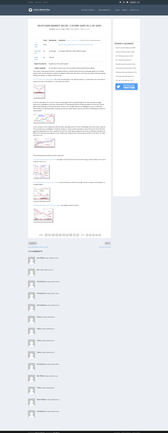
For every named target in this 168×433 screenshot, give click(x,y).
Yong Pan (58, 29)
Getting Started (87, 10)
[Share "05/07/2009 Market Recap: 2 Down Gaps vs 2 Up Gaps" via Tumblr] (56, 235)
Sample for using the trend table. (73, 40)
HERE (133, 48)
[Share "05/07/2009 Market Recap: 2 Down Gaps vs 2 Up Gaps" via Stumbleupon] (70, 235)
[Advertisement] (126, 30)
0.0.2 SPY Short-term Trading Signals (43, 79)
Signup (124, 10)
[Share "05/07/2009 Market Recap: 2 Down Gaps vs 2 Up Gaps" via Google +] (53, 235)
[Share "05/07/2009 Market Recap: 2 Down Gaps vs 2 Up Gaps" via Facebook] (46, 235)
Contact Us (134, 10)
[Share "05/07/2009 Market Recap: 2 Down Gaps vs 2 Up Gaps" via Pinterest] (60, 235)
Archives (45, 2)
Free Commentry (104, 10)
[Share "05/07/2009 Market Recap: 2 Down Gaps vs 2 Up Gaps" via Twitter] (49, 235)
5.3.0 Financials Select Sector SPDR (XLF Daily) (46, 205)
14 (81, 29)
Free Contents (74, 29)
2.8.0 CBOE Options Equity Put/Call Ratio (44, 159)
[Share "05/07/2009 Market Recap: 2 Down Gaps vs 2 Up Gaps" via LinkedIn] (63, 235)
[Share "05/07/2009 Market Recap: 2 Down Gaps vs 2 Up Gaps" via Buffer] (67, 235)
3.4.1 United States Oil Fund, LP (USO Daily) (45, 182)
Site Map (30, 2)
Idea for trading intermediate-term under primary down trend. (76, 44)
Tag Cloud (38, 2)
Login (117, 10)
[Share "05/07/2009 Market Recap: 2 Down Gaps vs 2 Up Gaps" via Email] (74, 235)
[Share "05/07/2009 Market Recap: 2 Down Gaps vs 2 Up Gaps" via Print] (77, 235)
